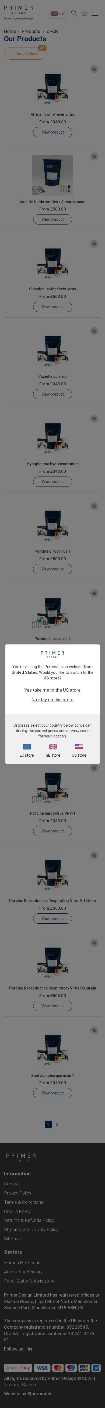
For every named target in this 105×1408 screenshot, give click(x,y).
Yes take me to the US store (52, 690)
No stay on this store (53, 699)
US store (79, 755)
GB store (53, 755)
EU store (27, 755)
